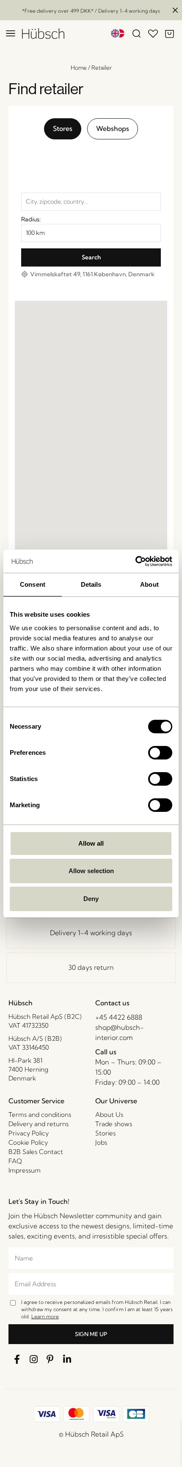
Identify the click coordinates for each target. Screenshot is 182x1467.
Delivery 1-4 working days (91, 932)
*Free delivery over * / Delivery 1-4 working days (91, 11)
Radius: (31, 219)
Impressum (24, 1170)
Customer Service (36, 1101)
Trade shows (113, 1124)
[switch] (160, 752)
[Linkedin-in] (67, 1359)
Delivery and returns (38, 1124)
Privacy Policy (28, 1133)
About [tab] (149, 584)
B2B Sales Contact (35, 1152)
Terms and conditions (39, 1114)
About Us (109, 1114)
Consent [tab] (32, 584)
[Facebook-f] (16, 1359)
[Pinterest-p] (50, 1359)
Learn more (45, 1316)
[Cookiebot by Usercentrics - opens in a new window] (135, 561)
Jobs (101, 1142)
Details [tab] (91, 584)
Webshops (112, 128)
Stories (105, 1133)
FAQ (15, 1161)
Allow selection (91, 870)
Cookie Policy (28, 1142)
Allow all (91, 843)
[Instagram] (33, 1359)
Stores (62, 128)
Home (79, 67)
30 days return (91, 967)
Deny (91, 898)
